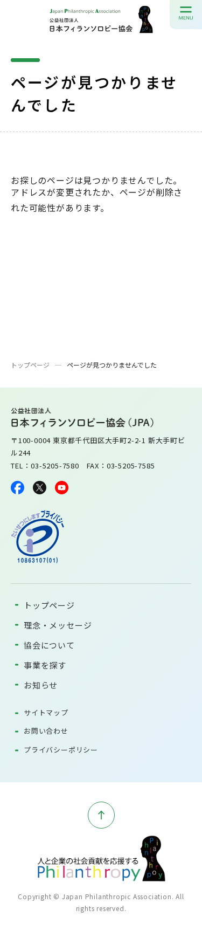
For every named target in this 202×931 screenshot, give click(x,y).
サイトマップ (46, 712)
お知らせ (41, 685)
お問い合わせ (46, 731)
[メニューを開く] (186, 13)
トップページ (30, 364)
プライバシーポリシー (61, 749)
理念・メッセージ (58, 625)
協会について (49, 645)
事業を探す (45, 665)
